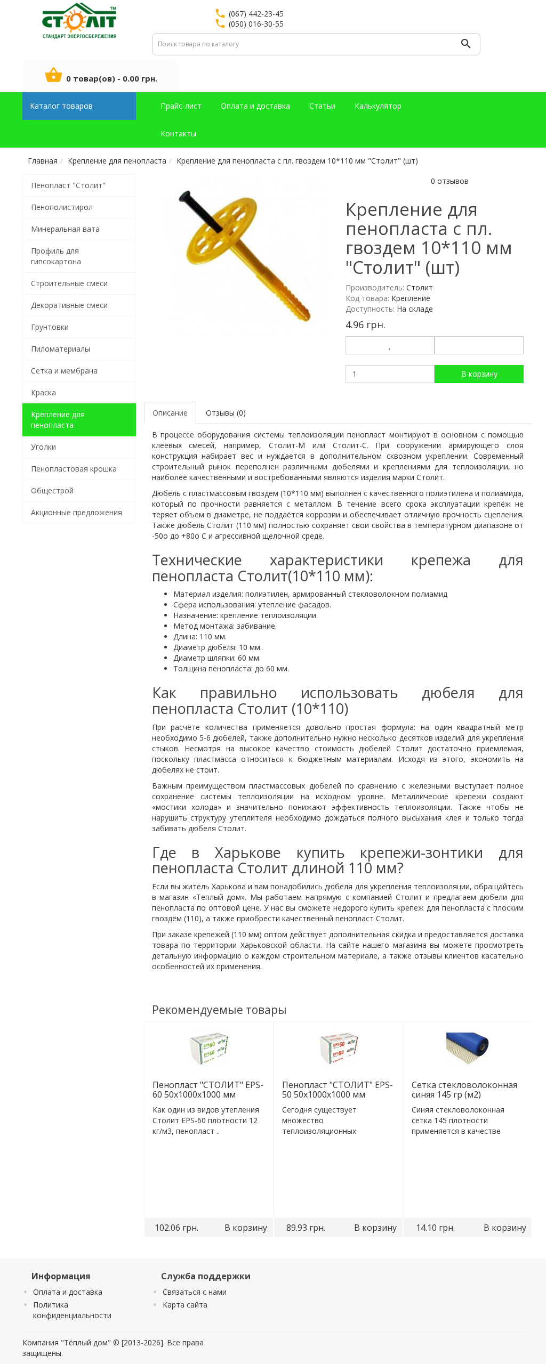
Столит (419, 287)
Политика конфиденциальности (72, 1310)
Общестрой (52, 490)
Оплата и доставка (67, 1292)
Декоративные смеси (69, 305)
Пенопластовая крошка (74, 469)
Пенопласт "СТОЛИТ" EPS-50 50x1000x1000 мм (337, 1089)
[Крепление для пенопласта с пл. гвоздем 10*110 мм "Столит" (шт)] (246, 258)
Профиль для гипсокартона (56, 256)
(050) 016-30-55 (256, 24)
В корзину (479, 374)
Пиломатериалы (60, 349)
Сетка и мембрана (64, 371)
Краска (43, 392)
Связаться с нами (195, 1292)
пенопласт (366, 434)
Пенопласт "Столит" (68, 185)
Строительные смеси (69, 283)
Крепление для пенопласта (58, 419)
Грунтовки (50, 327)
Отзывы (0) (226, 413)
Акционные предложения (76, 512)
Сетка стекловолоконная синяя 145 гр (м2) (464, 1089)
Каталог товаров (61, 106)
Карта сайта (185, 1305)
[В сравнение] (479, 345)
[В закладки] (390, 345)
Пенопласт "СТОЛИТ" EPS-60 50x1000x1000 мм (207, 1089)
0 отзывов (450, 181)
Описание (170, 413)
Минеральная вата (65, 229)
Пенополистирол (62, 207)
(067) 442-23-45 (256, 14)
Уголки (43, 447)
